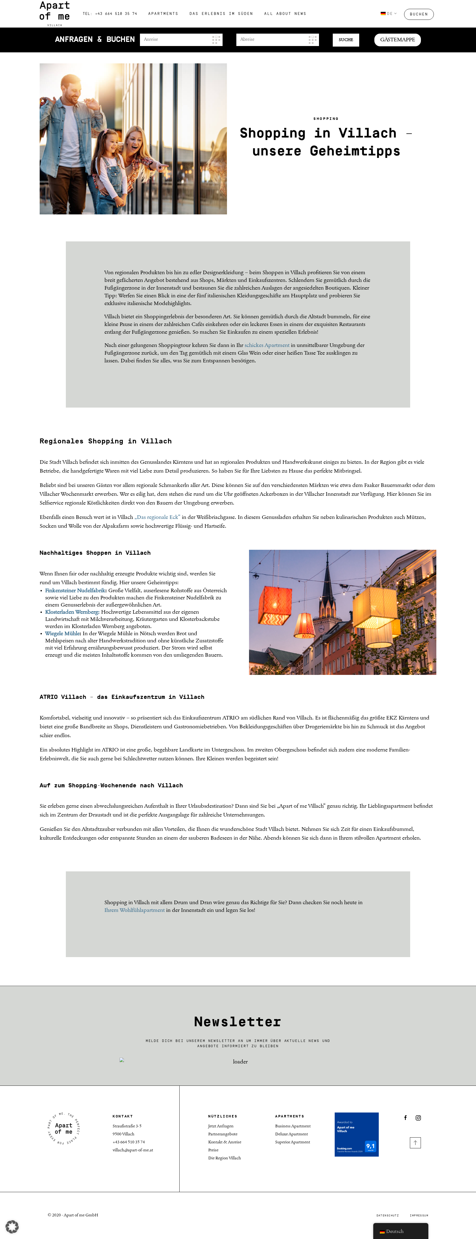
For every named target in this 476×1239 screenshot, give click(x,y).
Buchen (419, 14)
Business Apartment (293, 1126)
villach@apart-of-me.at (133, 1150)
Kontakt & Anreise (224, 1142)
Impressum (419, 1215)
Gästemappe (397, 40)
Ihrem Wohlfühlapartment (134, 910)
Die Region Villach (224, 1158)
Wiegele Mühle (62, 634)
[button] (12, 1227)
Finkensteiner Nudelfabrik (75, 591)
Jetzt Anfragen (221, 1126)
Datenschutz (388, 1215)
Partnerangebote (222, 1134)
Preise (213, 1150)
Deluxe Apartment (291, 1134)
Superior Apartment (292, 1142)
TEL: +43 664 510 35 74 (110, 14)
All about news (285, 14)
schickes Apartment (267, 345)
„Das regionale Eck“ (157, 517)
